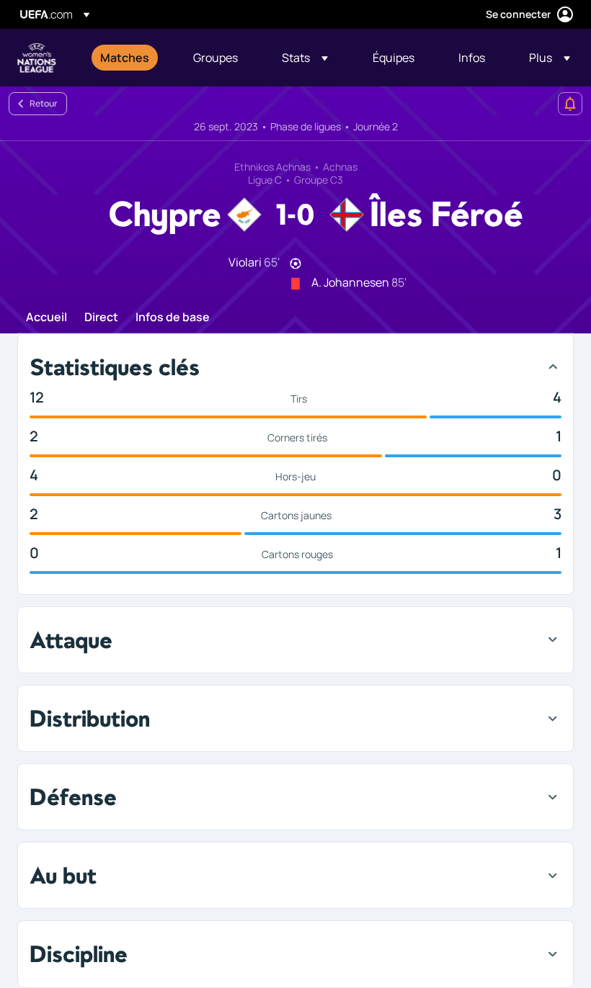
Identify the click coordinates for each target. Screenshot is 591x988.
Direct (101, 317)
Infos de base (172, 317)
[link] (125, 57)
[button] (304, 57)
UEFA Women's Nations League (36, 57)
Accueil (46, 317)
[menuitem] (128, 57)
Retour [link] (44, 103)
